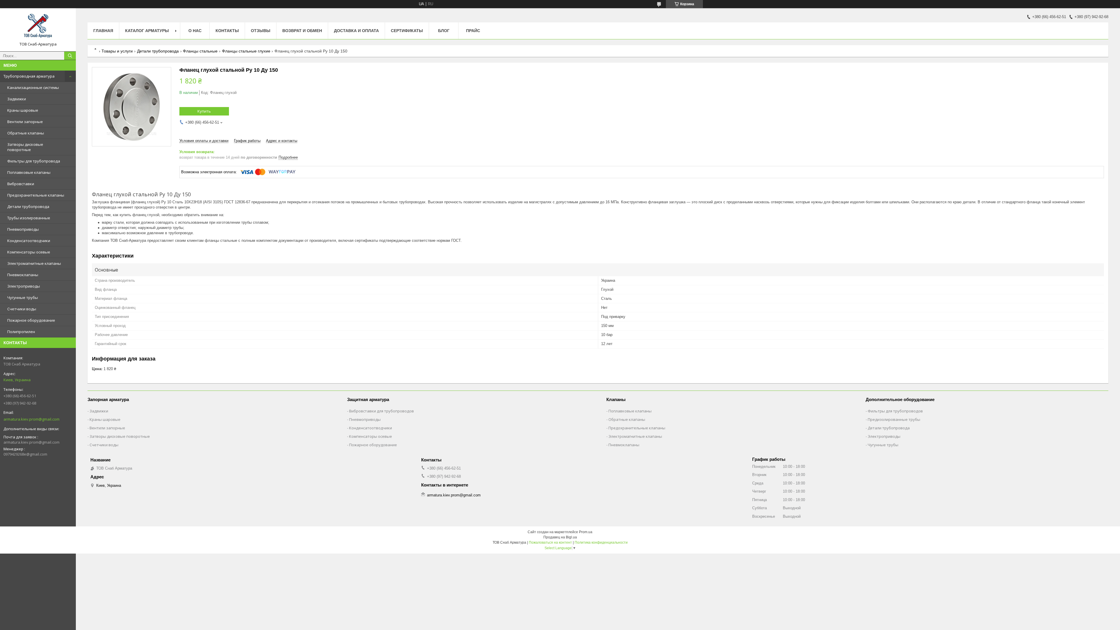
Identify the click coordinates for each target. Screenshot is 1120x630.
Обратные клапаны (25, 133)
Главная (103, 30)
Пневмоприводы (23, 229)
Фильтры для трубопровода (33, 161)
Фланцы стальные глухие (246, 51)
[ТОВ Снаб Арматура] (37, 27)
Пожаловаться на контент (550, 542)
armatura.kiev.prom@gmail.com (32, 419)
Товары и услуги (117, 51)
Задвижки (16, 99)
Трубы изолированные (28, 217)
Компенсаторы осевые (28, 252)
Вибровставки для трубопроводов (381, 411)
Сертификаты (407, 30)
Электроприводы (23, 286)
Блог (443, 30)
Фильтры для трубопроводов (895, 411)
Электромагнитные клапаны (34, 263)
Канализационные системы (33, 87)
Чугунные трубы (22, 297)
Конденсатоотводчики (28, 240)
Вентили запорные (25, 121)
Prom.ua (585, 532)
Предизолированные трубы (894, 419)
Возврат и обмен (302, 30)
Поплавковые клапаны (28, 172)
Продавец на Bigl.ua (560, 537)
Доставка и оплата (356, 30)
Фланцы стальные (200, 51)
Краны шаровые (22, 110)
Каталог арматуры (147, 30)
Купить (204, 111)
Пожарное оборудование (31, 320)
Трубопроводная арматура (29, 76)
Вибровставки (20, 183)
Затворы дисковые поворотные (25, 147)
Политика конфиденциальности (601, 542)
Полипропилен (21, 331)
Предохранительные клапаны (35, 195)
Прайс (473, 30)
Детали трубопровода (28, 206)
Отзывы (260, 30)
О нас (195, 30)
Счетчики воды (21, 309)
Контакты (227, 30)
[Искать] (70, 55)
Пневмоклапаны (22, 274)
